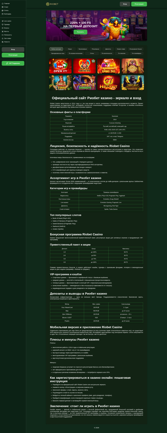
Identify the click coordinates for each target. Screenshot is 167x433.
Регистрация (139, 4)
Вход (125, 4)
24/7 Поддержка (14, 63)
